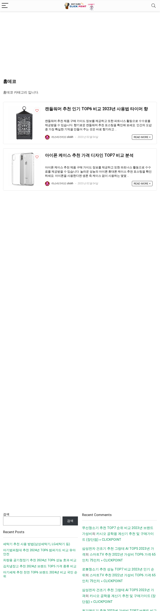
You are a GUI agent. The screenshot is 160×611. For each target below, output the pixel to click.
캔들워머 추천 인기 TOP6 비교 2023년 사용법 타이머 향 (96, 108)
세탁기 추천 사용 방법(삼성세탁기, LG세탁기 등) (36, 544)
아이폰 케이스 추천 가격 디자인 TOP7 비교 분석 (89, 155)
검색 (6, 514)
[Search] (154, 5)
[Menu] (5, 5)
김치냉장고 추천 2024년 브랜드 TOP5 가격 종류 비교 (39, 566)
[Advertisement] (80, 43)
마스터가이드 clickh (62, 137)
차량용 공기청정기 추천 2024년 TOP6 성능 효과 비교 (39, 560)
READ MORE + (142, 137)
